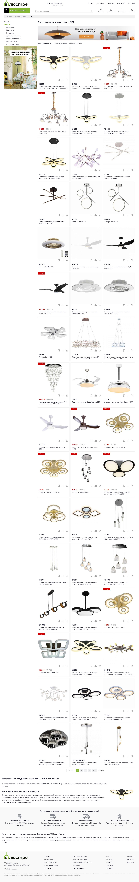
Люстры (7, 24)
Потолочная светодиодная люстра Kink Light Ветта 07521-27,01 (53, 718)
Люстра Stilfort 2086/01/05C (49, 672)
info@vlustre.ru (11, 869)
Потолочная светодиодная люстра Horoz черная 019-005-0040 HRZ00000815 (84, 674)
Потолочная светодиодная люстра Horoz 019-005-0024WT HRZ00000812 (86, 87)
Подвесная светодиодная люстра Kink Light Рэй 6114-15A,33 (118, 763)
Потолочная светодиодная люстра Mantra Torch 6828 (52, 222)
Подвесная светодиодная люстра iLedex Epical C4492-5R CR (84, 583)
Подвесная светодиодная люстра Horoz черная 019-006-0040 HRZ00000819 (51, 178)
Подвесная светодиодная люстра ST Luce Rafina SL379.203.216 (85, 358)
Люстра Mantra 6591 (79, 222)
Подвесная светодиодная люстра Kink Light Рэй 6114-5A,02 (53, 583)
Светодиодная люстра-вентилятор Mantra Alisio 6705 (84, 313)
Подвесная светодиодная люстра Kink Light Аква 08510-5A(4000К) (118, 538)
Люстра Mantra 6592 (111, 222)
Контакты (131, 3)
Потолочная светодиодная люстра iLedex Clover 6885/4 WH (117, 718)
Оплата (90, 3)
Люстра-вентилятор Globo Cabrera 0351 (118, 402)
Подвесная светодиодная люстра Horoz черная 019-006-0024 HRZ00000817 (84, 133)
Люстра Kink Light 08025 (81, 492)
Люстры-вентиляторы (13, 39)
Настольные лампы (51, 865)
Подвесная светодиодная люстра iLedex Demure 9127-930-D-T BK (84, 628)
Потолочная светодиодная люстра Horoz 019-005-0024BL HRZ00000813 (53, 87)
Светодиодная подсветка (81, 862)
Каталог (7, 21)
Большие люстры (12, 41)
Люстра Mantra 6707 (46, 267)
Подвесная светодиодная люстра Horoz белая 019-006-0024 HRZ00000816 (116, 133)
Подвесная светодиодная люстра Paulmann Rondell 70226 (84, 763)
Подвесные (10, 30)
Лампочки (76, 865)
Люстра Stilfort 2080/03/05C (49, 492)
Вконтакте (131, 859)
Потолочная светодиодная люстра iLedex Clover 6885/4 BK (84, 718)
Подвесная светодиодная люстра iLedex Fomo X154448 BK (51, 628)
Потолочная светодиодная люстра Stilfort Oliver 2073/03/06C (52, 538)
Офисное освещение (80, 859)
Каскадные (10, 33)
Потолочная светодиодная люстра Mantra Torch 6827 (117, 177)
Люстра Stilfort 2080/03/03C (114, 627)
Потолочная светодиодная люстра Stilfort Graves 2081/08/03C (117, 493)
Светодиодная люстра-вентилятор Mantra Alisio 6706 (117, 313)
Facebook (130, 862)
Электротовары (78, 868)
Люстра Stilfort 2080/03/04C (114, 447)
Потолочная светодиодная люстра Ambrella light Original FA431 (84, 538)
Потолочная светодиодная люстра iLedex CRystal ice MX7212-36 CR (52, 763)
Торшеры (47, 868)
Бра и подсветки (50, 862)
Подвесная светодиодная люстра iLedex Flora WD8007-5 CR (116, 583)
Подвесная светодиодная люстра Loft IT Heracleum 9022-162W (118, 358)
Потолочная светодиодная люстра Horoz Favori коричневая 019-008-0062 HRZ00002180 (118, 674)
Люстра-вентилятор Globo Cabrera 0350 (86, 402)
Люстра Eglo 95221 (46, 357)
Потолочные (10, 27)
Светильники (49, 859)
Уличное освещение (80, 856)
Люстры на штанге (12, 44)
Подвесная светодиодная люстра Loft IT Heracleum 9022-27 (86, 177)
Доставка (100, 3)
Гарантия (110, 3)
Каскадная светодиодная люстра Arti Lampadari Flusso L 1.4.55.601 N (52, 403)
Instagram (131, 856)
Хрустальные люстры (13, 36)
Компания (121, 3)
